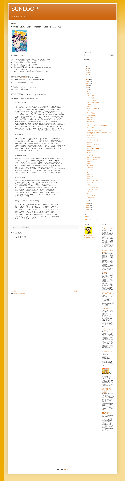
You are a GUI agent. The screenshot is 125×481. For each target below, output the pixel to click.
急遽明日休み (90, 135)
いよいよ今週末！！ (92, 159)
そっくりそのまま (91, 100)
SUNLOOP (24, 9)
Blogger (65, 469)
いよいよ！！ (111, 369)
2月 (88, 94)
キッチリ (89, 178)
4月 (88, 89)
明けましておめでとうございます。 (107, 251)
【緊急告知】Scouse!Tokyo (94, 130)
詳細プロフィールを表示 (90, 237)
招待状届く (90, 119)
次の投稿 (14, 291)
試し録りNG (90, 176)
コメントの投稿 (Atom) (19, 293)
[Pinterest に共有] (28, 227)
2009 (87, 79)
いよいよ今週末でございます (94, 157)
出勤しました (90, 110)
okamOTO (89, 235)
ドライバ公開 (90, 98)
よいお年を (104, 272)
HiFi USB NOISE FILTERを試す (106, 413)
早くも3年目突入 (91, 113)
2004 (87, 207)
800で (88, 172)
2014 (87, 68)
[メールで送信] (21, 227)
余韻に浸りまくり (91, 137)
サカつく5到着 (90, 128)
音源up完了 (90, 142)
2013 (87, 70)
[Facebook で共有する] (27, 227)
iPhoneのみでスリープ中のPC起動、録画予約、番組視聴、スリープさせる (107, 390)
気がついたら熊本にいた (93, 108)
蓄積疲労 (89, 174)
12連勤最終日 (90, 165)
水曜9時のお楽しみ (92, 197)
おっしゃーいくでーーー (93, 148)
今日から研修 (90, 95)
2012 (87, 72)
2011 (87, 75)
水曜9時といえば (91, 150)
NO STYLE (24, 78)
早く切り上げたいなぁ (92, 187)
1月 (88, 200)
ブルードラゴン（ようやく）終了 (95, 180)
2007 (87, 83)
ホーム (45, 291)
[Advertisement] (45, 284)
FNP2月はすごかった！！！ (94, 140)
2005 (87, 205)
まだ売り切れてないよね (93, 102)
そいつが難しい (91, 170)
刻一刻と (89, 152)
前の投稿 (76, 291)
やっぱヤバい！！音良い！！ (94, 189)
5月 (88, 87)
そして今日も (90, 183)
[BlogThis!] (23, 227)
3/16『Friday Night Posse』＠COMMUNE (97, 125)
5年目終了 (89, 104)
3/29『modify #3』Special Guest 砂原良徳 (108, 293)
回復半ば (89, 106)
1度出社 (89, 185)
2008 (87, 81)
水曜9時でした (90, 168)
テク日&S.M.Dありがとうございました (107, 329)
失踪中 (89, 163)
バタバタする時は (91, 195)
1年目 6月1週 (90, 121)
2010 (87, 77)
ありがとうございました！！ (94, 144)
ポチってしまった (107, 308)
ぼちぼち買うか (91, 155)
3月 (88, 91)
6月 (88, 85)
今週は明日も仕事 (91, 115)
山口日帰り (90, 191)
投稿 (88, 217)
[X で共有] (25, 227)
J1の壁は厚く (90, 117)
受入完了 (89, 193)
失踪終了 (89, 161)
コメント (89, 219)
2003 (87, 209)
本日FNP (89, 146)
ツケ (88, 123)
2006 (87, 203)
